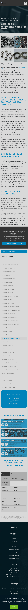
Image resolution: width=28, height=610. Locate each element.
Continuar (14, 606)
